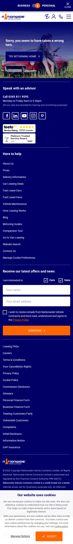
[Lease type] (47, 15)
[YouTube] (24, 115)
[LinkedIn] (15, 115)
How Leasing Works (14, 210)
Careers (7, 353)
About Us (8, 163)
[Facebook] (6, 115)
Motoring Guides (12, 224)
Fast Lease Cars (12, 190)
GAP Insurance (11, 447)
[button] (68, 16)
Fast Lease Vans (12, 197)
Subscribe (35, 330)
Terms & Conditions (14, 359)
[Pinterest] (42, 115)
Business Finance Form (16, 406)
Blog (5, 217)
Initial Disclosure (12, 433)
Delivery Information (14, 177)
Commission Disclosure (16, 386)
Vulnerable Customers (15, 420)
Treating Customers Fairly (18, 413)
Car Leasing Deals (13, 183)
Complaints (9, 427)
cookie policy (61, 526)
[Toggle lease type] (36, 5)
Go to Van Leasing (13, 237)
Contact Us (9, 250)
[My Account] (54, 16)
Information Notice (14, 440)
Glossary (8, 393)
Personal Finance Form (16, 400)
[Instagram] (33, 115)
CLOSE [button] (67, 7)
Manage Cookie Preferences (19, 257)
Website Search (12, 244)
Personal (49, 5)
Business (24, 5)
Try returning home (22, 56)
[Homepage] (13, 16)
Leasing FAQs (11, 346)
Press (6, 170)
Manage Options (20, 536)
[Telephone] (61, 16)
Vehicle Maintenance (15, 203)
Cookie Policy (10, 380)
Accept (52, 536)
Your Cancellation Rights (17, 366)
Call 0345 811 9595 (15, 96)
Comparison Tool (12, 230)
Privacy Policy (21, 319)
